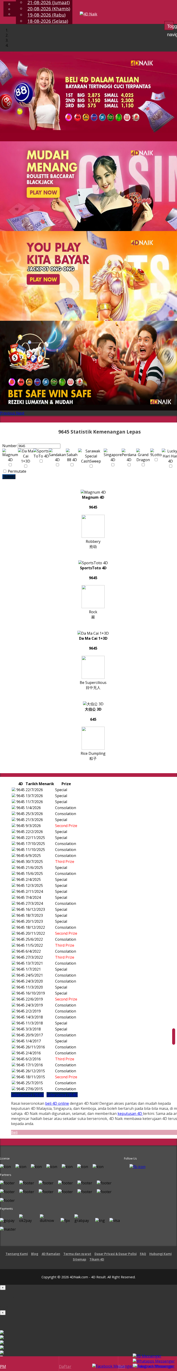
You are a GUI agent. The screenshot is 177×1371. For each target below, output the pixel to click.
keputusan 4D (130, 1113)
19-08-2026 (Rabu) (46, 15)
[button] (8, 413)
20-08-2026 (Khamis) (48, 9)
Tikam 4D (96, 1259)
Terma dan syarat (77, 1254)
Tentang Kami (17, 1254)
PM (3, 1366)
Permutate (16, 471)
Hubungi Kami (160, 1254)
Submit (9, 476)
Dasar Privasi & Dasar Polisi (115, 1254)
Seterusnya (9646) (62, 1094)
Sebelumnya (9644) (27, 1094)
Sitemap (79, 1259)
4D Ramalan (50, 1254)
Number (9, 445)
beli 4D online (57, 1103)
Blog (34, 1254)
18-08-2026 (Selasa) (47, 21)
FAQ (143, 1254)
